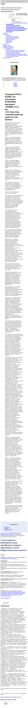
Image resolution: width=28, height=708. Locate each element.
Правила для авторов (8, 46)
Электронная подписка (8, 47)
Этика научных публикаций (12, 36)
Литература (6, 602)
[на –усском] (13, 14)
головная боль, (14, 594)
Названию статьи (8, 529)
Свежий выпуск (7, 45)
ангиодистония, (7, 594)
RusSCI (15, 82)
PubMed (15, 85)
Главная (5, 33)
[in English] (10, 14)
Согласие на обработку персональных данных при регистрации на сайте (16, 56)
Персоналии (9, 40)
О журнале (5, 34)
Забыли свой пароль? (22, 22)
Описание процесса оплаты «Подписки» (15, 50)
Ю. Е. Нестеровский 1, (20, 557)
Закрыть (2, 554)
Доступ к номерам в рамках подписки (15, 51)
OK (22, 1)
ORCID (15, 86)
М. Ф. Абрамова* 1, (9, 557)
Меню (10, 17)
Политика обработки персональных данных (16, 54)
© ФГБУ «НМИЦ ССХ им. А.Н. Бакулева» (10, 693)
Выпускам (6, 527)
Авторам (6, 528)
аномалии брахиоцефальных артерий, (16, 592)
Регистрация (14, 22)
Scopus (15, 83)
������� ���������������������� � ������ (15, 26)
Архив (4, 44)
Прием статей (9, 41)
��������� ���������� (16, 28)
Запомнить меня (17, 21)
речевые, (21, 594)
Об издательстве (7, 57)
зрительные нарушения (6, 595)
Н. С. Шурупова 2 (13, 558)
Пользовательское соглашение (13, 52)
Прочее (7, 42)
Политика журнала (10, 39)
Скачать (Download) (5, 598)
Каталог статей (4, 533)
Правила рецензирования (12, 38)
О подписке (8, 49)
